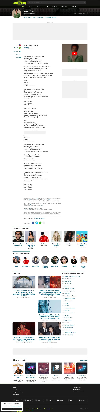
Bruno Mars (29, 11)
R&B (25, 13)
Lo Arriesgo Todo (68, 327)
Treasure (66, 322)
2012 (30, 208)
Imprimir (17, 57)
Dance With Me (67, 320)
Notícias (54, 6)
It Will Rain (66, 305)
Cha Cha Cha (67, 330)
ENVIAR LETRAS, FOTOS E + (81, 13)
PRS (37, 198)
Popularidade (48, 17)
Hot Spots (64, 6)
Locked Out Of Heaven (69, 298)
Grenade (66, 303)
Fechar (12, 408)
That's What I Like (68, 317)
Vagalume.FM (74, 6)
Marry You (66, 310)
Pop (27, 13)
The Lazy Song (67, 283)
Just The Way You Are (69, 291)
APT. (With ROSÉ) (68, 335)
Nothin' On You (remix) (69, 308)
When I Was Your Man (69, 278)
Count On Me (67, 281)
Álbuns (29, 17)
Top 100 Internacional (18, 392)
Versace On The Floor (69, 313)
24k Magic (66, 315)
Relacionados (40, 17)
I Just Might (67, 293)
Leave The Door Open (70, 295)
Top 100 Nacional (17, 391)
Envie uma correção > (40, 218)
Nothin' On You (69, 325)
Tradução (16, 47)
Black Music (31, 13)
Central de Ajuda (77, 387)
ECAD (25, 209)
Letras (25, 17)
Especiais (15, 387)
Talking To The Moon (69, 288)
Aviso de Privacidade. (16, 406)
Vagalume (19, 2)
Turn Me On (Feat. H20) (70, 332)
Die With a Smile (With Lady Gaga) (72, 276)
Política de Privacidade (78, 391)
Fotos (34, 17)
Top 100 (31, 6)
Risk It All (66, 286)
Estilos (39, 6)
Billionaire (68, 300)
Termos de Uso (76, 389)
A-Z (47, 6)
